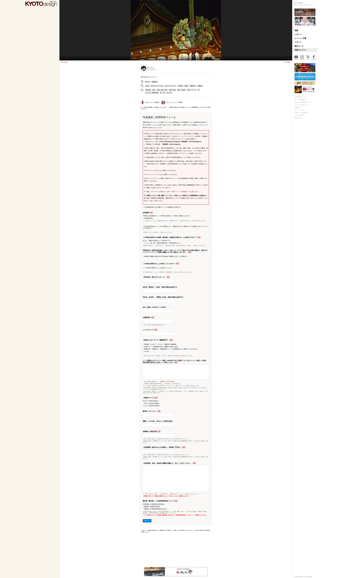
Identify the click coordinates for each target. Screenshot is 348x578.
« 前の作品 (63, 62)
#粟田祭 (200, 86)
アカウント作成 (303, 5)
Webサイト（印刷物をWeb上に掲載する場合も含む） (161, 346)
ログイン (311, 5)
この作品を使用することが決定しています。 (158, 268)
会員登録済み (148, 218)
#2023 (147, 86)
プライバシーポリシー (300, 110)
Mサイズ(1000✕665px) (151, 403)
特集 (296, 30)
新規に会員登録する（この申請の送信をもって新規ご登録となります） (167, 216)
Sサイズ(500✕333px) (151, 401)
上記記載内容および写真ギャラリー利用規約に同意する (162, 207)
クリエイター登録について (302, 105)
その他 (146, 351)
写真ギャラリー (301, 50)
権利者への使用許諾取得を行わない (155, 509)
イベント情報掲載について (302, 99)
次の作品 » (287, 62)
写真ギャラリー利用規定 (301, 112)
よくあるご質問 (299, 115)
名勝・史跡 (172, 90)
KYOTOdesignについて (301, 97)
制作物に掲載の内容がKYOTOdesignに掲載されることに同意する (165, 256)
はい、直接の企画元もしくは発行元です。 (158, 240)
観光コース (299, 46)
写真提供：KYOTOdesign (167, 381)
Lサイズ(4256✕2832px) (152, 405)
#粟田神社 (193, 86)
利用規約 (297, 107)
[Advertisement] (176, 550)
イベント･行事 (300, 38)
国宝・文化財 (181, 90)
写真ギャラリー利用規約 (179, 191)
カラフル (169, 92)
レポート (298, 34)
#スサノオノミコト (170, 86)
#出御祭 (180, 86)
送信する (147, 520)
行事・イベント (191, 90)
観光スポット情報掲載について (303, 102)
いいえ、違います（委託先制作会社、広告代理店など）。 (163, 243)
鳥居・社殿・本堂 (162, 90)
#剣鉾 (186, 86)
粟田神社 (154, 82)
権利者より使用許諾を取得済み (154, 504)
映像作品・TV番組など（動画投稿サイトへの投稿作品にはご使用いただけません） (171, 349)
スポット (298, 42)
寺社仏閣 (148, 90)
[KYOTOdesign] (41, 6)
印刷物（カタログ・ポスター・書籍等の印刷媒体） (161, 344)
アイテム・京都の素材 (151, 92)
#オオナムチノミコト (157, 86)
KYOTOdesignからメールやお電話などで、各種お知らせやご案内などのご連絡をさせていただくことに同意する (176, 227)
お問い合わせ (298, 118)
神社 (154, 90)
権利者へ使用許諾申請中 (152, 506)
